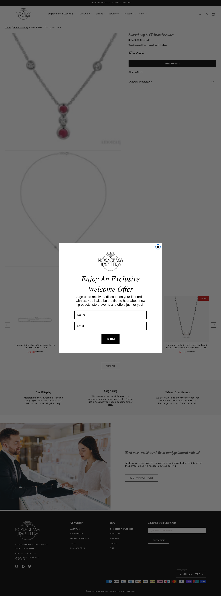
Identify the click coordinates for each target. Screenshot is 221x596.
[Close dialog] (158, 246)
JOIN (110, 339)
